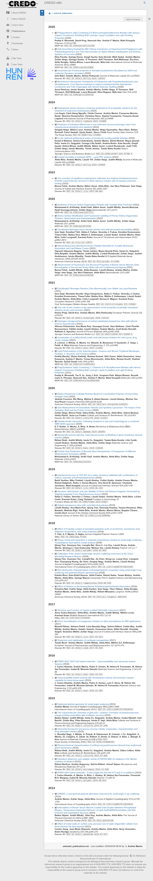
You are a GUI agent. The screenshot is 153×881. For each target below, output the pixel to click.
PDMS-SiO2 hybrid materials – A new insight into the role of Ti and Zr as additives (96, 772)
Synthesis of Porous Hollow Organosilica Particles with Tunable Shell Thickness (95, 204)
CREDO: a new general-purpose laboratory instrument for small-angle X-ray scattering (98, 794)
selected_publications (63, 13)
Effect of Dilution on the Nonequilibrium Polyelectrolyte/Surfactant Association (94, 586)
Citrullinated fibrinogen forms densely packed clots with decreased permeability (95, 229)
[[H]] (22, 4)
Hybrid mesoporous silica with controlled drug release (83, 505)
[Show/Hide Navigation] (42, 13)
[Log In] (144, 3)
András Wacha (135, 846)
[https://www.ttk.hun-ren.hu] (21, 74)
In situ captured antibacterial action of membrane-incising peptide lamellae (93, 138)
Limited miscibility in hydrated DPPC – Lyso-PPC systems (85, 157)
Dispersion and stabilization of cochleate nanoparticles (83, 640)
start (49, 13)
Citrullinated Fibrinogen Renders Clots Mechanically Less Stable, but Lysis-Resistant (97, 288)
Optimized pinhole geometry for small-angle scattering (83, 704)
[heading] (21, 12)
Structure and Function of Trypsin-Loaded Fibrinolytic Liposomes (88, 610)
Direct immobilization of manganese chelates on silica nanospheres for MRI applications (99, 621)
